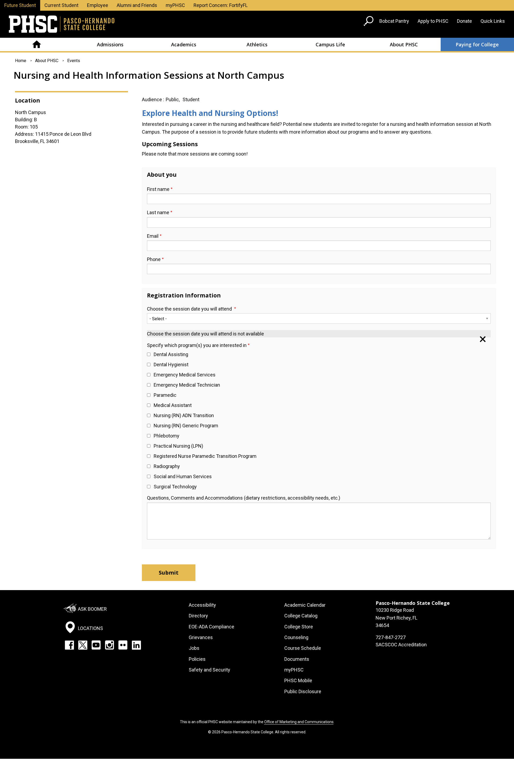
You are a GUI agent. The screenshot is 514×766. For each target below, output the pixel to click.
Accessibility (202, 605)
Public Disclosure (302, 691)
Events (73, 60)
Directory (198, 615)
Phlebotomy (166, 436)
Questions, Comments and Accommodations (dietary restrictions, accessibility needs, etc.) (243, 498)
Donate (464, 21)
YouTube (96, 645)
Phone (154, 259)
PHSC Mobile (298, 680)
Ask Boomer (92, 609)
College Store (298, 626)
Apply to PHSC (433, 21)
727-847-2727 (391, 637)
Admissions (110, 44)
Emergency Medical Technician (187, 385)
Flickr (123, 645)
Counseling (296, 637)
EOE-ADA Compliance (211, 626)
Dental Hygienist (171, 364)
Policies (197, 659)
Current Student (61, 5)
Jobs (194, 648)
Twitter (82, 645)
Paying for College (477, 44)
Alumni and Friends (137, 5)
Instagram (109, 645)
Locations (90, 628)
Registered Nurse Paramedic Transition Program (205, 456)
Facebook (69, 645)
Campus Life (330, 44)
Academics (183, 44)
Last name (158, 212)
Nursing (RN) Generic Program (186, 425)
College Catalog (301, 615)
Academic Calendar (305, 605)
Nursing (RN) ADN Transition (184, 415)
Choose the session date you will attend (190, 309)
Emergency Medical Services (185, 375)
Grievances (201, 637)
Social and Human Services (183, 476)
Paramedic (165, 395)
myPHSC (175, 5)
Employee (97, 5)
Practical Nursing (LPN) (178, 446)
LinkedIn (136, 645)
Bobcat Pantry (394, 21)
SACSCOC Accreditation (401, 644)
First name (158, 189)
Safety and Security (209, 670)
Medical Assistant (173, 405)
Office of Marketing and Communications (299, 722)
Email (152, 236)
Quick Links (493, 21)
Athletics (257, 44)
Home (36, 44)
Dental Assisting (171, 354)
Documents (296, 659)
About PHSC (404, 44)
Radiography (167, 466)
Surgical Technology (175, 486)
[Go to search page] (369, 22)
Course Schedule (302, 648)
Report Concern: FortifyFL (221, 5)
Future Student (20, 5)
